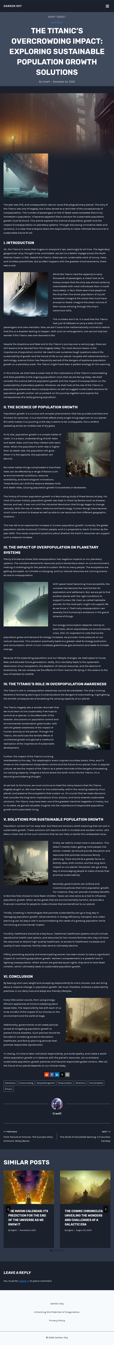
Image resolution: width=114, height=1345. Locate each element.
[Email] (67, 1074)
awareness (10, 1083)
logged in (23, 1280)
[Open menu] (107, 6)
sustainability (96, 1083)
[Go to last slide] (8, 1209)
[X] (62, 1074)
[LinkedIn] (57, 1074)
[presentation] (29, 1187)
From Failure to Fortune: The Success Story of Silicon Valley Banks (28, 1136)
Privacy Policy (57, 1320)
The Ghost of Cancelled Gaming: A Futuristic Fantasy (85, 1136)
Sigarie (14, 1230)
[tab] (51, 1250)
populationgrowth (46, 1083)
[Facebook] (52, 1074)
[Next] (105, 1209)
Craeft (46, 81)
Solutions (81, 1083)
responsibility (65, 1083)
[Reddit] (46, 1074)
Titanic (8, 1089)
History (57, 22)
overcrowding (26, 1083)
